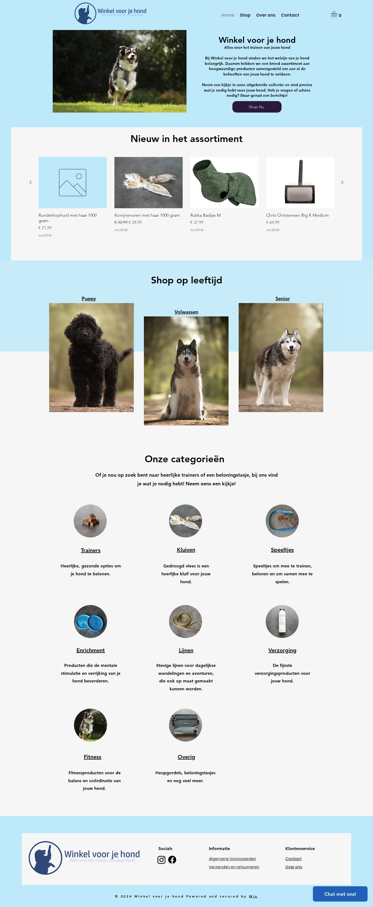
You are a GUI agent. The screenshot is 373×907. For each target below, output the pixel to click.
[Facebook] (172, 859)
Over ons (293, 867)
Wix (253, 896)
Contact (293, 858)
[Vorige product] (30, 182)
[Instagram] (161, 859)
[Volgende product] (342, 182)
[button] (337, 14)
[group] (186, 204)
